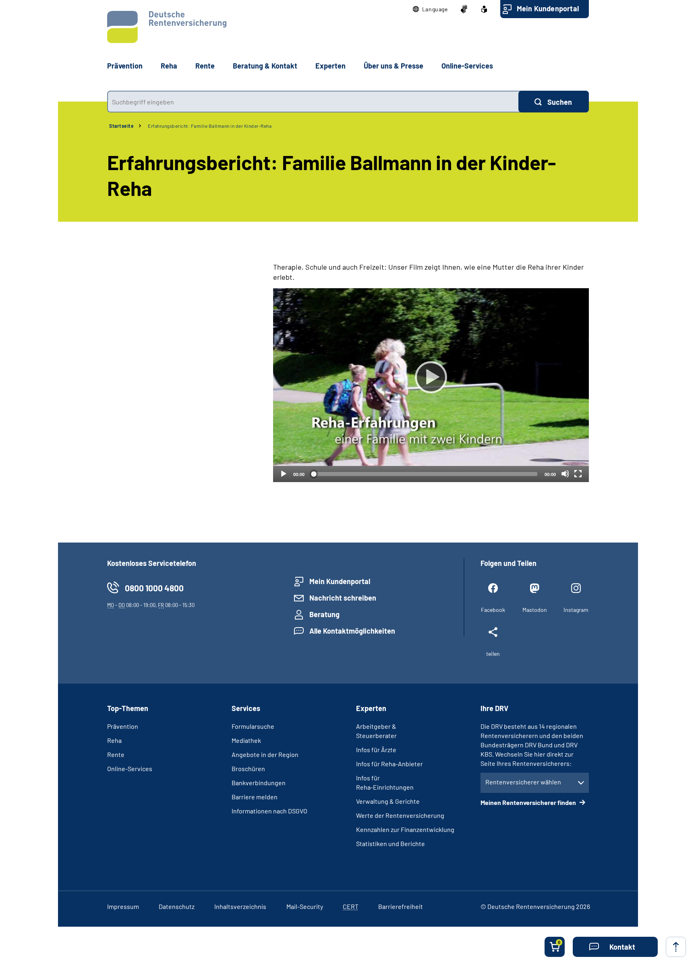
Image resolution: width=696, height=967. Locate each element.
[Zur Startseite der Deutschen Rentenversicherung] (166, 27)
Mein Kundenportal (548, 8)
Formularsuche (253, 726)
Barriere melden (255, 797)
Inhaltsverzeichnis (240, 906)
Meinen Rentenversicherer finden (529, 802)
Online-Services (467, 65)
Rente (115, 754)
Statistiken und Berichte (390, 843)
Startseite (121, 126)
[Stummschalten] (565, 473)
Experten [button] (330, 65)
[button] (430, 9)
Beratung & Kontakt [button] (265, 65)
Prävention (125, 65)
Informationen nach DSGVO (269, 811)
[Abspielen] (431, 377)
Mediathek (246, 740)
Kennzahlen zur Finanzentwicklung (405, 829)
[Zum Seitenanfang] (676, 947)
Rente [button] (205, 65)
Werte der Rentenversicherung (400, 815)
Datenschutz (177, 906)
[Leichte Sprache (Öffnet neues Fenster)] (484, 9)
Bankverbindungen (259, 782)
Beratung (324, 614)
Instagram (575, 609)
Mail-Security (304, 906)
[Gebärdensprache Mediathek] (464, 9)
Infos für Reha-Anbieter (389, 763)
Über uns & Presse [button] (393, 65)
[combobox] (312, 101)
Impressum (123, 906)
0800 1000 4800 (154, 588)
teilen (493, 653)
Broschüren (248, 768)
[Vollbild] (578, 473)
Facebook (493, 609)
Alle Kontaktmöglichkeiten (352, 630)
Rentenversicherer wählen (523, 782)
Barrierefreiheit (400, 906)
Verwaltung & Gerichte (388, 801)
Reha (114, 740)
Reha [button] (169, 65)
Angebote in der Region (265, 754)
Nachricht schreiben (342, 597)
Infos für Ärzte (376, 749)
